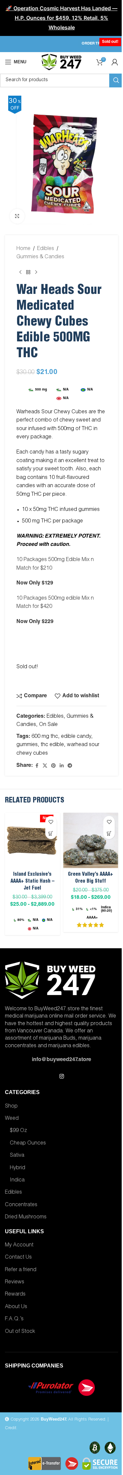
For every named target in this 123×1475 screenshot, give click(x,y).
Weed (12, 1118)
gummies (27, 745)
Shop (11, 1106)
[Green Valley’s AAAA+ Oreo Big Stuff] (90, 840)
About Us (16, 1307)
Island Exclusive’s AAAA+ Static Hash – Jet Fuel (32, 881)
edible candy (76, 736)
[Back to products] (28, 272)
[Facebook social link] (37, 766)
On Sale (48, 725)
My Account (19, 1245)
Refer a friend (20, 1270)
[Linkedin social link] (62, 766)
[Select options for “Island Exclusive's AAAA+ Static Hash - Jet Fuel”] (51, 833)
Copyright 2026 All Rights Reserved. (57, 1420)
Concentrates (21, 1205)
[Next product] (36, 272)
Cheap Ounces (28, 1143)
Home (23, 249)
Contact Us (18, 1257)
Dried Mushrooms (26, 1217)
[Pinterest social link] (53, 766)
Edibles (45, 249)
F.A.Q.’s (14, 1319)
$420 (46, 607)
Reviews (14, 1282)
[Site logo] (61, 62)
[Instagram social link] (61, 1076)
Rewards (15, 1294)
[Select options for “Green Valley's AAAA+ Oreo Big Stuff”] (109, 833)
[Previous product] (20, 272)
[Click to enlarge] (17, 216)
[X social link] (45, 766)
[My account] (114, 62)
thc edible (52, 745)
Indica (17, 1180)
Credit (10, 1428)
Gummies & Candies (40, 257)
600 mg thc (44, 736)
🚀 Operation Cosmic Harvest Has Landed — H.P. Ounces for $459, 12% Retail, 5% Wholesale (61, 18)
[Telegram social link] (70, 766)
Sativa (17, 1155)
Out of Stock (20, 1331)
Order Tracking (98, 44)
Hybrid (17, 1168)
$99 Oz (18, 1131)
